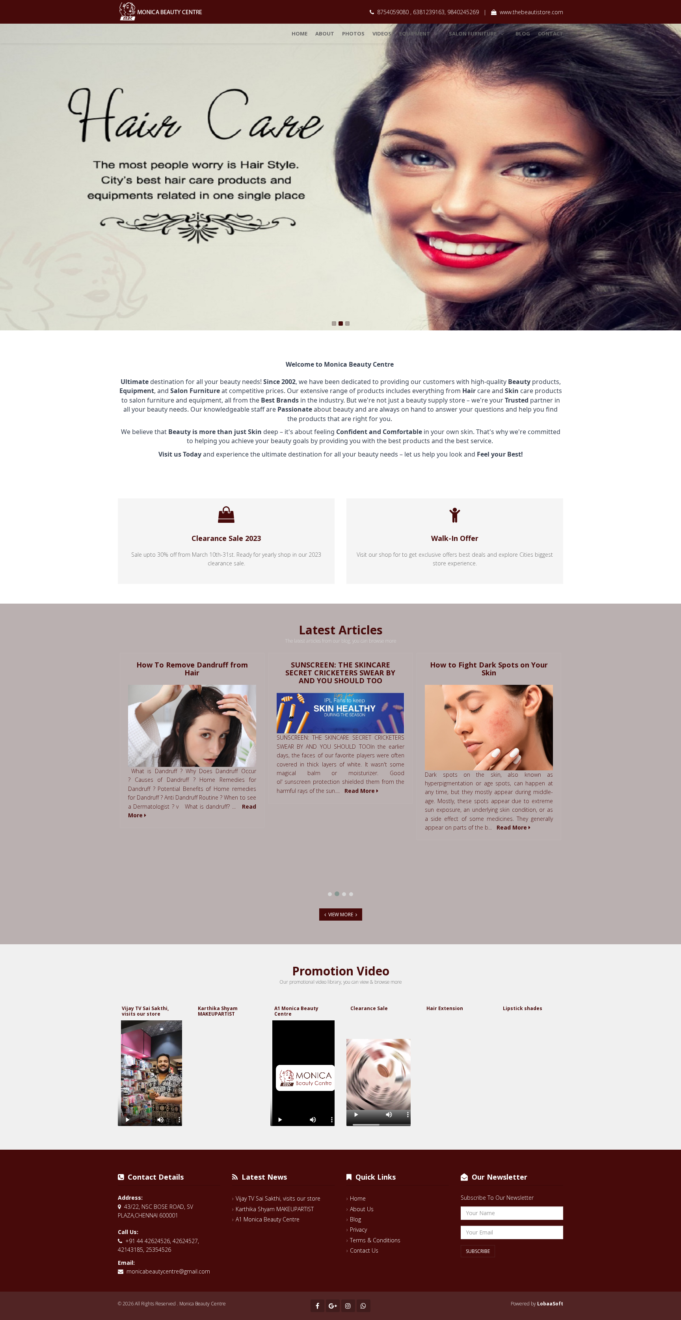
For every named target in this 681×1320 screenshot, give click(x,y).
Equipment (414, 33)
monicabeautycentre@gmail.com (168, 1271)
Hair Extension (444, 1008)
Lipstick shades (522, 1008)
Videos (381, 33)
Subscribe (478, 1251)
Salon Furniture (473, 33)
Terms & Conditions (375, 1240)
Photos (353, 33)
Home (299, 33)
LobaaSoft (550, 1303)
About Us (362, 1209)
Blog (522, 33)
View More (340, 914)
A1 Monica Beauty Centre (296, 1011)
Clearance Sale (369, 1008)
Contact (550, 33)
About (324, 33)
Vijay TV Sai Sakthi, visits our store (145, 1011)
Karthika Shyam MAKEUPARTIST (218, 1011)
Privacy (358, 1229)
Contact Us (364, 1250)
